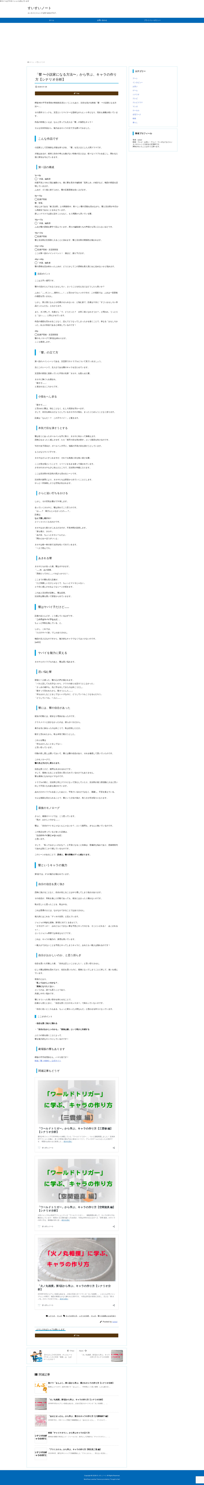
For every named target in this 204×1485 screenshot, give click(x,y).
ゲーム (135, 90)
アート (135, 78)
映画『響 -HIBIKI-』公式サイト (48, 1061)
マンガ (59, 1316)
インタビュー (138, 82)
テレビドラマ (138, 102)
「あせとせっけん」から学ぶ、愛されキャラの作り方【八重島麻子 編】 (78, 1416)
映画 (134, 118)
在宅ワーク (137, 114)
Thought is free (114, 1479)
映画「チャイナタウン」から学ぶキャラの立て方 (69, 1433)
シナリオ (42, 62)
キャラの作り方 (71, 1316)
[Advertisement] (102, 40)
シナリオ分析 (84, 1316)
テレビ (135, 98)
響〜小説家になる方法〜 (107, 1316)
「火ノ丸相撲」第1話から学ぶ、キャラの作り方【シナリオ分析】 (76, 1399)
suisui (114, 1322)
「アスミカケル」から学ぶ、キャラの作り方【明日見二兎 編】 (75, 1449)
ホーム (31, 62)
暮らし (135, 122)
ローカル (136, 110)
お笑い (135, 86)
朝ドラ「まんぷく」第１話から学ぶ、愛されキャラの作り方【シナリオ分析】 (81, 1383)
